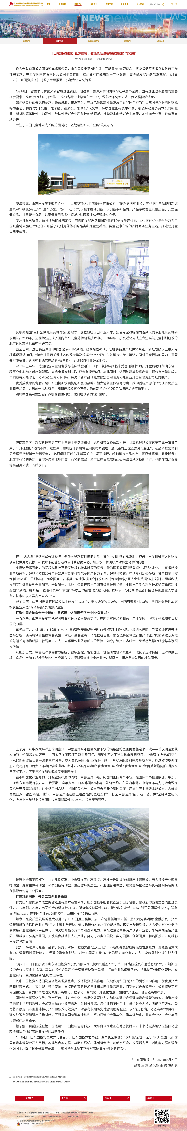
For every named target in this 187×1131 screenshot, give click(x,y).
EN (176, 4)
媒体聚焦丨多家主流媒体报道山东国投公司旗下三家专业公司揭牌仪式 (41, 1077)
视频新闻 (127, 41)
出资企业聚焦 (93, 41)
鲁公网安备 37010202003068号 (32, 1124)
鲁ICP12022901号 (48, 1121)
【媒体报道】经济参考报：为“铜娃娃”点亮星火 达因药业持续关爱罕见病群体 (43, 1082)
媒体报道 (59, 41)
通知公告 (160, 41)
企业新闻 (26, 41)
